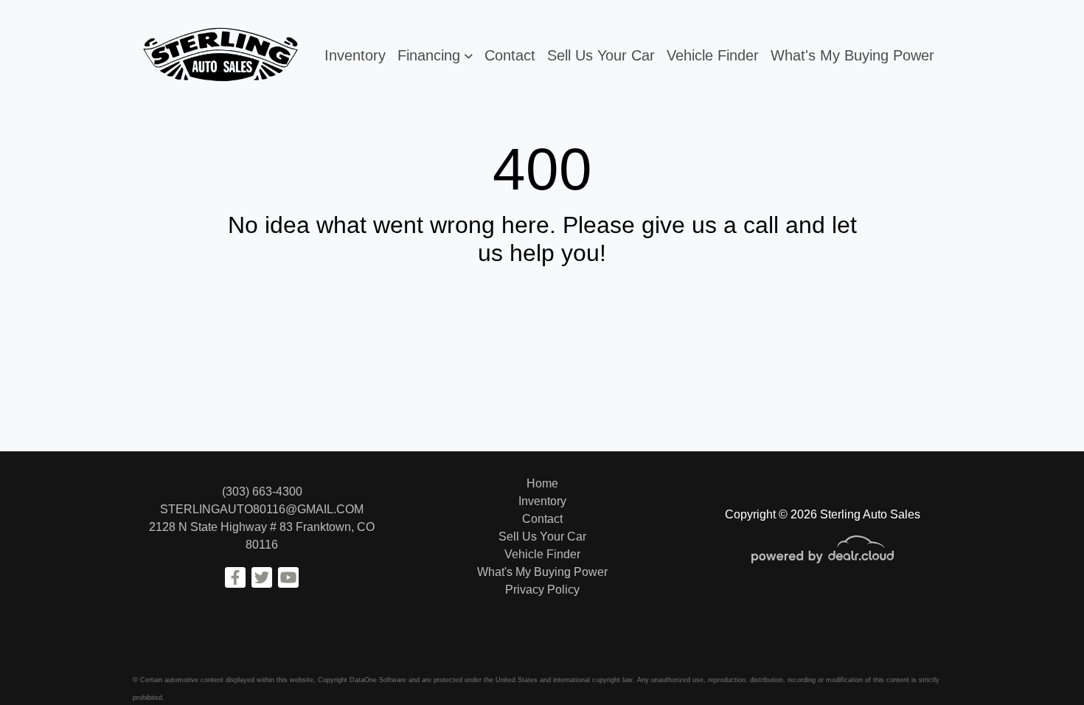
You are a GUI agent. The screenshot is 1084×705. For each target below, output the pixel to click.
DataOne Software (378, 680)
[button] (435, 55)
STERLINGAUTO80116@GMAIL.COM (262, 509)
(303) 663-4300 (262, 491)
